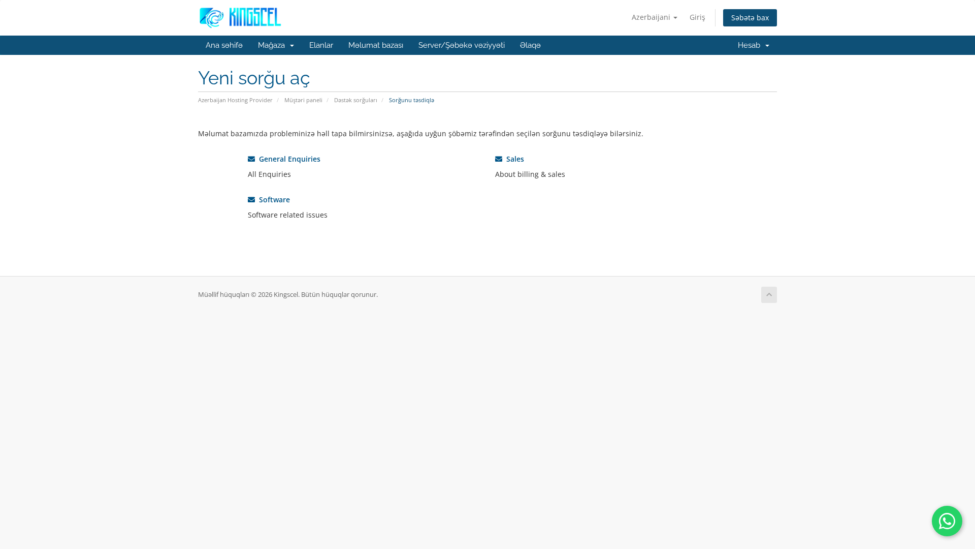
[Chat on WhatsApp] (947, 521)
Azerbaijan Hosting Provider (235, 100)
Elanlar (321, 45)
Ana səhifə (224, 45)
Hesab (751, 45)
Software (272, 199)
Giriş (697, 17)
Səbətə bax (750, 17)
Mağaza (273, 45)
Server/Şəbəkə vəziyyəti (461, 45)
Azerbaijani (652, 17)
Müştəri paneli (303, 100)
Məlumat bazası (375, 45)
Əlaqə (530, 45)
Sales (513, 159)
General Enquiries (287, 159)
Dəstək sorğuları (355, 100)
